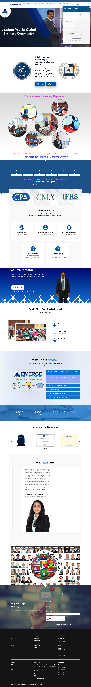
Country (49, 607)
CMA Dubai (45, 215)
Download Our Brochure (63, 624)
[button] (2, 27)
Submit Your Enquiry (76, 40)
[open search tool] (72, 4)
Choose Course (51, 612)
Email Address (50, 597)
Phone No (49, 601)
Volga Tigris (40, 684)
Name (48, 592)
